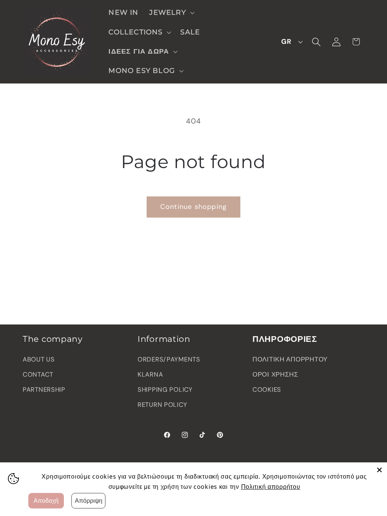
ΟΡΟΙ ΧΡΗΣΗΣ (275, 374)
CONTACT (38, 374)
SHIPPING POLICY (165, 389)
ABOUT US (39, 359)
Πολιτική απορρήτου (270, 486)
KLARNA (150, 374)
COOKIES (266, 389)
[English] (290, 42)
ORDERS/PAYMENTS (169, 359)
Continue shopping (193, 206)
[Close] (379, 470)
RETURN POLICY (162, 404)
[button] (171, 12)
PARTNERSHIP (44, 389)
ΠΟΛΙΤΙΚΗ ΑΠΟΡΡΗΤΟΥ (290, 359)
